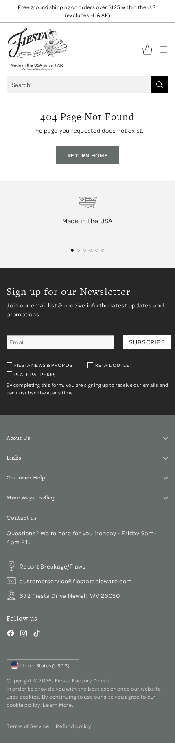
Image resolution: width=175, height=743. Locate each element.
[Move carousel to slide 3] (84, 250)
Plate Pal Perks (35, 374)
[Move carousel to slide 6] (102, 250)
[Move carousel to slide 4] (90, 250)
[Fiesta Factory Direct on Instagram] (23, 634)
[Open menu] (163, 49)
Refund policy (73, 726)
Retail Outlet (114, 365)
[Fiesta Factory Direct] (37, 49)
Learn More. (58, 705)
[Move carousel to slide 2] (78, 250)
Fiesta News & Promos (43, 365)
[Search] (159, 84)
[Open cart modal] (147, 49)
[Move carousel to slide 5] (96, 250)
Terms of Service (28, 726)
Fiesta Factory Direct (82, 680)
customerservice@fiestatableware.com (76, 580)
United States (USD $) (45, 665)
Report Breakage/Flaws (53, 566)
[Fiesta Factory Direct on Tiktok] (37, 634)
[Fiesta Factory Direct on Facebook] (10, 634)
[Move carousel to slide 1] (72, 250)
